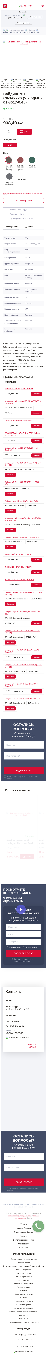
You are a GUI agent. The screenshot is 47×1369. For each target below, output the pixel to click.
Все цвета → (22, 179)
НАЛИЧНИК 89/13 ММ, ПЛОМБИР (18, 420)
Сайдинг (23, 1291)
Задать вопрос (24, 770)
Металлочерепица (23, 1270)
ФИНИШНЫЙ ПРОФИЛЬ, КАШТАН (18, 567)
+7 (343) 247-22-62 (13, 18)
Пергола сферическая (23, 1277)
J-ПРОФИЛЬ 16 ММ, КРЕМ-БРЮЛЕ (19, 389)
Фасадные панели (23, 1273)
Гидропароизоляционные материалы (23, 1312)
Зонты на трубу (23, 1280)
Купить (26, 132)
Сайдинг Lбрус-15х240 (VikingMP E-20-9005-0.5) (23, 699)
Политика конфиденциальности (19, 1216)
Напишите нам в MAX (19, 1037)
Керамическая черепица (23, 1308)
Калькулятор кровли (24, 201)
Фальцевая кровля (23, 1305)
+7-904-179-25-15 (14, 1033)
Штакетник (23, 1319)
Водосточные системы (24, 1294)
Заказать (36, 394)
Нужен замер (31, 947)
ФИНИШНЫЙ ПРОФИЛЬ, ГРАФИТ (18, 554)
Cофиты (23, 1298)
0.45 (10, 145)
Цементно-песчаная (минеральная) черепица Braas (23, 1266)
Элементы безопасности (23, 1301)
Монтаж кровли (23, 1263)
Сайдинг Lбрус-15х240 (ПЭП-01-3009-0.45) (21, 501)
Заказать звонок (35, 17)
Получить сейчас (23, 953)
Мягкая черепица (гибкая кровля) (23, 1259)
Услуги (23, 1224)
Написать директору (23, 23)
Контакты (23, 1248)
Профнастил (23, 1315)
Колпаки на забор (23, 1287)
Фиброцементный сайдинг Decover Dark (20, 842)
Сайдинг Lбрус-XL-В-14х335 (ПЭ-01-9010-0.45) (23, 537)
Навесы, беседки (23, 1228)
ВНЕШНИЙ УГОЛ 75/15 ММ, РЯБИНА (19, 580)
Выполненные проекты (23, 1240)
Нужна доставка (15, 947)
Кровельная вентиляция (23, 1284)
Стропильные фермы (23, 1232)
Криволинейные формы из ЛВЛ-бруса (24, 1322)
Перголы (23, 1236)
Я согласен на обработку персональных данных (22, 777)
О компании (23, 1244)
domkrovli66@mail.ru (25, 1346)
